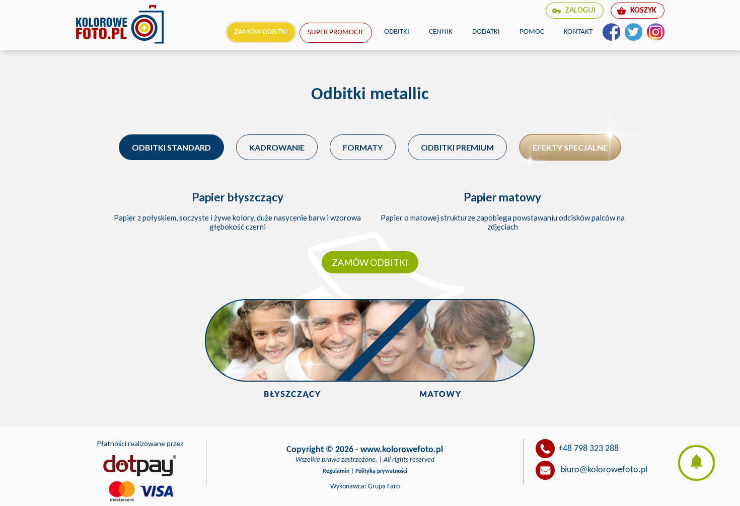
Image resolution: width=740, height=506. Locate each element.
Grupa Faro (384, 486)
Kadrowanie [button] (277, 147)
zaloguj (574, 11)
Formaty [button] (363, 147)
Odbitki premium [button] (457, 147)
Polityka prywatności (381, 471)
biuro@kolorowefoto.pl (603, 470)
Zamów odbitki (261, 32)
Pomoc (532, 32)
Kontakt (578, 32)
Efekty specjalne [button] (570, 147)
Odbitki (396, 32)
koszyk (636, 11)
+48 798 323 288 (588, 449)
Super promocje (336, 32)
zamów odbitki (370, 262)
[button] (696, 463)
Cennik (441, 32)
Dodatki (486, 32)
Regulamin (336, 471)
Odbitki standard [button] (171, 147)
